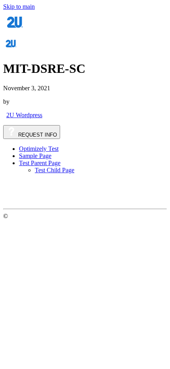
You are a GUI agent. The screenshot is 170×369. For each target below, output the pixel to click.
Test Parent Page (39, 163)
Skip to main (19, 6)
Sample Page (35, 155)
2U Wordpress (24, 115)
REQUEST (37, 135)
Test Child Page (54, 170)
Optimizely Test (39, 148)
